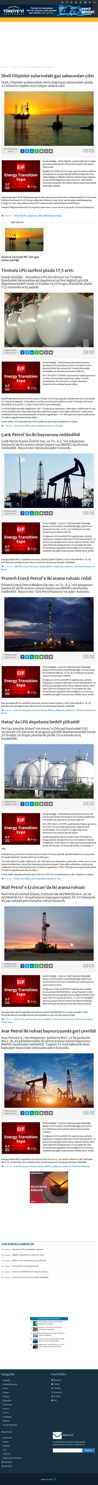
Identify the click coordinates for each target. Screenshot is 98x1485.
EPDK (27, 426)
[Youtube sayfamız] (85, 2)
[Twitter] (27, 151)
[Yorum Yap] (51, 151)
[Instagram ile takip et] (80, 2)
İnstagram (57, 1392)
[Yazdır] (46, 151)
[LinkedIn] (32, 151)
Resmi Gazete (67, 1019)
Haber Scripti (47, 1479)
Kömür (6, 1409)
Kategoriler (8, 1374)
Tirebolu (59, 426)
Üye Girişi (8, 1466)
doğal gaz (32, 216)
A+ (86, 151)
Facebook (57, 1380)
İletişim (6, 1446)
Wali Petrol (19, 1019)
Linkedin (57, 1388)
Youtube (56, 1396)
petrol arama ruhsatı (35, 566)
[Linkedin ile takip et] (76, 2)
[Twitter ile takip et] (71, 2)
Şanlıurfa (68, 566)
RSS (55, 1400)
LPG (22, 426)
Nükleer (6, 1421)
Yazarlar (6, 1454)
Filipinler (23, 216)
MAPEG (49, 566)
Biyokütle (7, 1401)
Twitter (56, 1384)
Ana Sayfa (7, 1438)
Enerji (16, 878)
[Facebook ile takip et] (67, 2)
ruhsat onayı (7, 1022)
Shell (16, 216)
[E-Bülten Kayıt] (94, 2)
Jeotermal (7, 1405)
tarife (33, 426)
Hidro (5, 1388)
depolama (41, 426)
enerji (16, 426)
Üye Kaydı (8, 1462)
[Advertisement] (49, 41)
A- (91, 151)
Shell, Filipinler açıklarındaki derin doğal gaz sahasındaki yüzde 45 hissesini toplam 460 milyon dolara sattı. (47, 84)
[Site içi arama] (62, 2)
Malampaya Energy (53, 216)
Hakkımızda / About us (12, 1458)
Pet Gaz (57, 878)
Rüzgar (6, 1397)
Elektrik (6, 1380)
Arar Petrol (19, 1166)
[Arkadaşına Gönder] (41, 151)
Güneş (6, 1392)
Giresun (50, 426)
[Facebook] (22, 151)
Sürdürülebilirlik (10, 1425)
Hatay (50, 878)
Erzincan (56, 1019)
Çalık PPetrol (19, 566)
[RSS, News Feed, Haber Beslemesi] (90, 2)
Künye (5, 1442)
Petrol (5, 1413)
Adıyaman (58, 566)
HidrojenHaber (44, 1319)
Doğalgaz (7, 1417)
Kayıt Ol (88, 1450)
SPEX (40, 216)
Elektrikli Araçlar (10, 1384)
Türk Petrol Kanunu (82, 566)
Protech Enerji (20, 710)
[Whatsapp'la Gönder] (37, 151)
